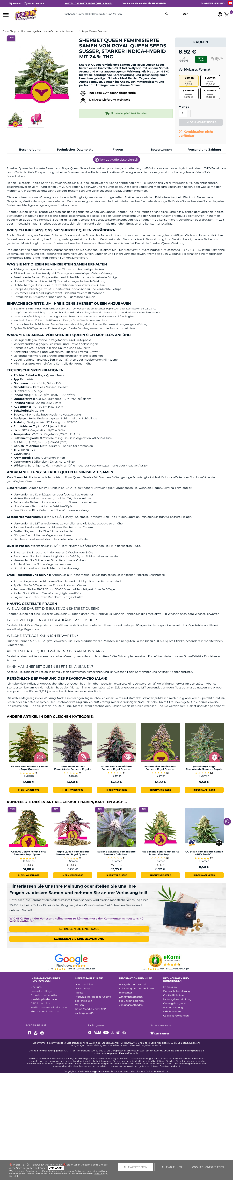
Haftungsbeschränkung (177, 999)
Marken (79, 1004)
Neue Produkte (84, 984)
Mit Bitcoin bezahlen (131, 1000)
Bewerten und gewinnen (97, 62)
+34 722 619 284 (35, 3)
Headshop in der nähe (44, 999)
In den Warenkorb (200, 122)
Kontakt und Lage (41, 991)
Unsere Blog (82, 988)
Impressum (170, 987)
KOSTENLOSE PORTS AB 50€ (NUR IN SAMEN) (89, 3)
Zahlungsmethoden (131, 996)
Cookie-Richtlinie (173, 995)
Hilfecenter (125, 992)
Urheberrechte (172, 1011)
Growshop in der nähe (44, 995)
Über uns (36, 987)
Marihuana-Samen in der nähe (49, 1007)
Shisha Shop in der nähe (45, 1011)
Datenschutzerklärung (176, 991)
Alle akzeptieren (135, 1167)
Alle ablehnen (172, 1167)
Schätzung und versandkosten (137, 988)
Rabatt (79, 992)
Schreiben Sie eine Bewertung (79, 938)
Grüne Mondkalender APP (90, 1009)
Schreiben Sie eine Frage (79, 929)
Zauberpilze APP (84, 1013)
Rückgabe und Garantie (133, 984)
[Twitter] (36, 1033)
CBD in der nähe (40, 1003)
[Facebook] (29, 1033)
